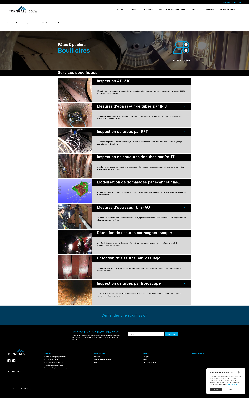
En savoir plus (233, 384)
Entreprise (146, 357)
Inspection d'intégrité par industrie (27, 23)
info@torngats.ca (14, 372)
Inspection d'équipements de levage (56, 368)
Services (134, 10)
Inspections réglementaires (172, 10)
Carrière (195, 10)
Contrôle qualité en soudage (53, 365)
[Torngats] (23, 9)
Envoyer (171, 334)
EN (240, 2)
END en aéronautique (51, 359)
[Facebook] (9, 360)
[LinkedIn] (13, 360)
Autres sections (99, 353)
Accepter (216, 389)
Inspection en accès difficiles (53, 362)
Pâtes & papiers (47, 23)
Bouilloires (58, 23)
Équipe (145, 359)
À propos (210, 10)
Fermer (229, 389)
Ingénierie (148, 10)
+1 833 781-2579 (229, 2)
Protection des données (151, 362)
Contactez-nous (228, 10)
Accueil (120, 10)
